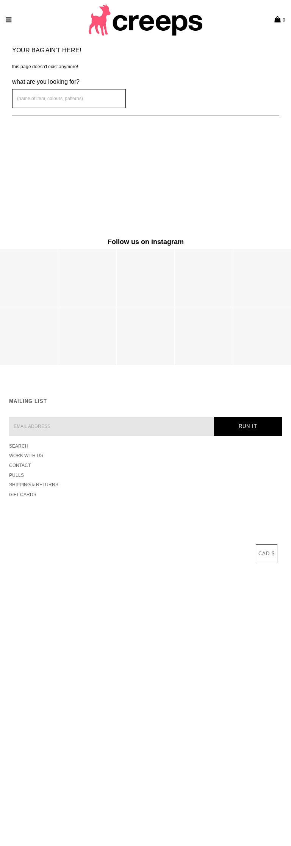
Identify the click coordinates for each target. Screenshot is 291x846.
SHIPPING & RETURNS (33, 484)
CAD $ (266, 553)
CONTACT (20, 465)
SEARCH (18, 446)
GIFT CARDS (22, 494)
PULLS (16, 475)
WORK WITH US (26, 455)
